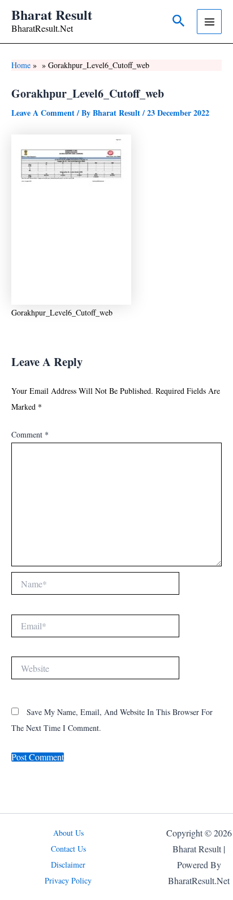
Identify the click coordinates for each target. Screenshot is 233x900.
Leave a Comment (43, 113)
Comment (30, 434)
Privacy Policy (68, 880)
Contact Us (68, 848)
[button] (178, 21)
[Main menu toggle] (209, 21)
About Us (68, 832)
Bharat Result (51, 14)
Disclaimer (68, 864)
